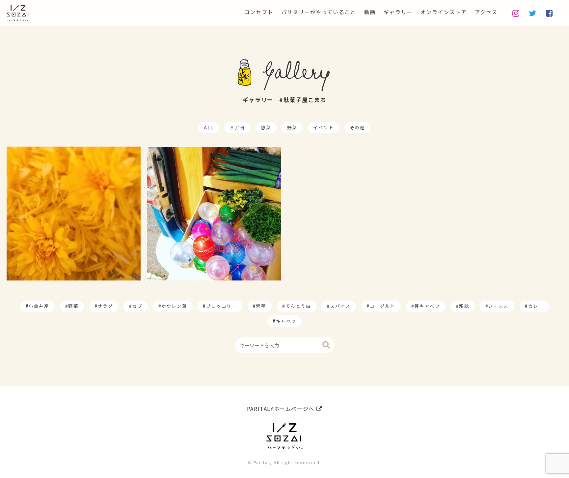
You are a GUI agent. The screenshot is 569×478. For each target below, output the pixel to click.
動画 (370, 12)
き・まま (498, 306)
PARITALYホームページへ (281, 408)
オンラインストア (443, 12)
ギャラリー (398, 12)
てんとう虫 (298, 306)
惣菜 (266, 127)
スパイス (340, 306)
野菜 (292, 127)
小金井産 (39, 306)
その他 (357, 127)
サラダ (105, 306)
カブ (137, 306)
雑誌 (464, 306)
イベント (323, 127)
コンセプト (258, 12)
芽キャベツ (427, 306)
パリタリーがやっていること (318, 12)
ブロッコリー (221, 306)
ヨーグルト (382, 306)
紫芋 (261, 306)
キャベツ (286, 321)
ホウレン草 (174, 306)
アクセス (486, 12)
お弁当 (237, 127)
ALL (209, 127)
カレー (536, 306)
